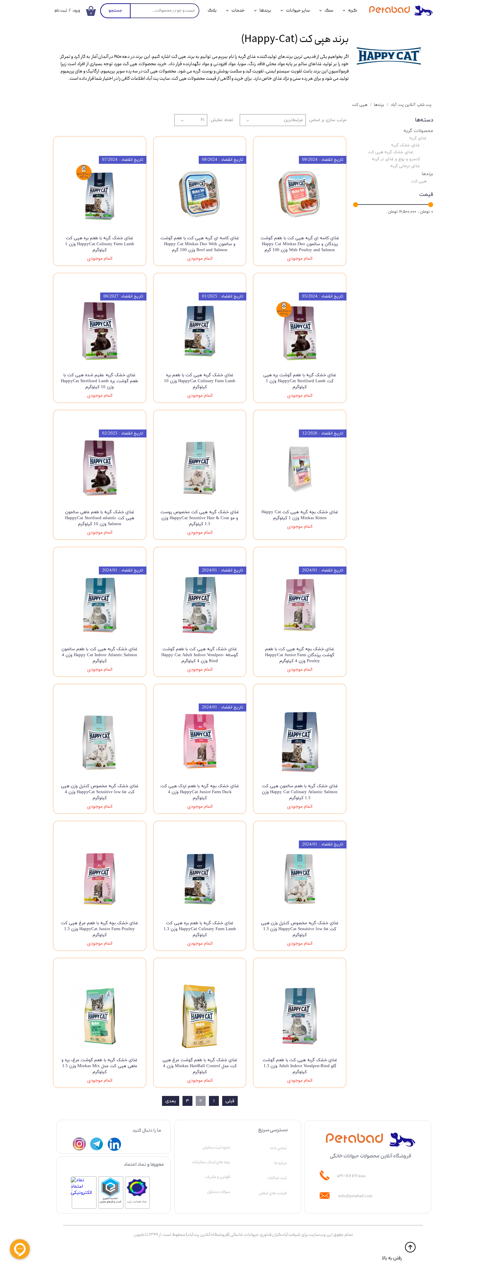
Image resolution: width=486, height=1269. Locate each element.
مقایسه (328, 146)
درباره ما (280, 1163)
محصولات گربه (418, 130)
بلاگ (212, 10)
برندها (265, 10)
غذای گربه (417, 138)
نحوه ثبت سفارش (216, 1147)
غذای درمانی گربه (405, 165)
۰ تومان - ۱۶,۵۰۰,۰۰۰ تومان (410, 211)
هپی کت (418, 181)
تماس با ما (278, 1148)
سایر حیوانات (298, 10)
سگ (329, 10)
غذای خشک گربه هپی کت (390, 152)
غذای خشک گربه (405, 145)
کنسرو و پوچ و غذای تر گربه (396, 159)
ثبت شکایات (277, 1178)
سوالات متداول (218, 1192)
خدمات (238, 10)
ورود (76, 11)
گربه (352, 10)
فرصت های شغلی (273, 1193)
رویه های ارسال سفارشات (211, 1162)
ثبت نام (61, 11)
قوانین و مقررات (217, 1177)
